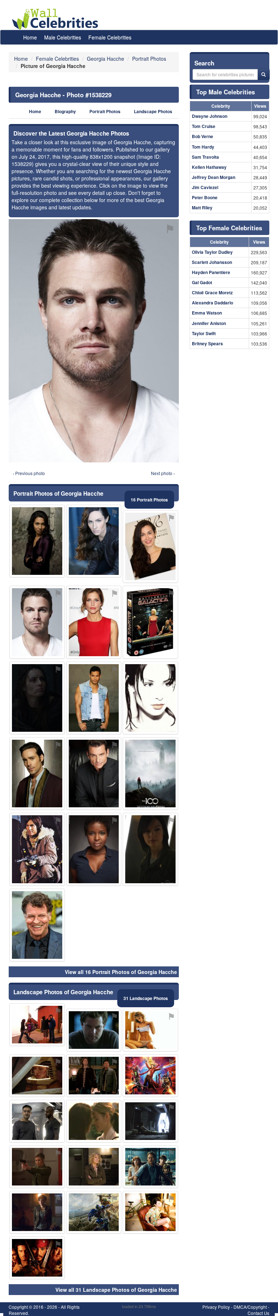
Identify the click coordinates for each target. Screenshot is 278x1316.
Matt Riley (202, 207)
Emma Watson (207, 312)
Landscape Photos (153, 111)
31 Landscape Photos (145, 998)
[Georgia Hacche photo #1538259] (150, 849)
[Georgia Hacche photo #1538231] (94, 622)
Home (30, 37)
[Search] (263, 74)
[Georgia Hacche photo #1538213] (37, 541)
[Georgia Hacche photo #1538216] (37, 698)
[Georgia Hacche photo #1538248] (37, 1257)
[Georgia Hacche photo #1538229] (37, 622)
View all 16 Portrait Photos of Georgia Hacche (121, 971)
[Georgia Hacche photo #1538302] (37, 1121)
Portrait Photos (105, 111)
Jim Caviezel (205, 187)
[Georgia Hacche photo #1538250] (150, 1030)
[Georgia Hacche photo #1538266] (37, 1166)
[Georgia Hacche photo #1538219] (37, 773)
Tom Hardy (203, 147)
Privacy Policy (216, 1307)
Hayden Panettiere (211, 272)
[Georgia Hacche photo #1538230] (37, 849)
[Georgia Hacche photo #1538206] (150, 1212)
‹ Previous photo (29, 473)
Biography (65, 111)
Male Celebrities (62, 37)
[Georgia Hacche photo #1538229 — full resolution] (94, 340)
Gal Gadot (202, 282)
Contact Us (258, 1313)
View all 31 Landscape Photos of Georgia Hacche (116, 1289)
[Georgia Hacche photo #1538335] (150, 622)
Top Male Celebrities (225, 91)
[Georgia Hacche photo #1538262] (94, 1030)
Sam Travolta (205, 157)
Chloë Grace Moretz (212, 292)
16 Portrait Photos (149, 499)
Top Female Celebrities (229, 227)
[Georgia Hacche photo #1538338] (37, 1212)
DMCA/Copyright (250, 1307)
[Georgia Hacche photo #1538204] (94, 541)
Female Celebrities (109, 37)
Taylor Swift (204, 333)
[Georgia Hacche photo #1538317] (37, 1024)
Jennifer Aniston (209, 323)
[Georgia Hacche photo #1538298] (150, 1166)
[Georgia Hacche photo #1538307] (94, 1121)
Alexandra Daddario (212, 302)
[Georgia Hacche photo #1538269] (94, 1166)
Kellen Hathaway (209, 167)
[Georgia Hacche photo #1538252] (94, 849)
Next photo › (163, 473)
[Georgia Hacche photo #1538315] (94, 1212)
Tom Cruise (203, 126)
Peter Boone (205, 197)
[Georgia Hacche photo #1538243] (150, 1075)
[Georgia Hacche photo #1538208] (150, 698)
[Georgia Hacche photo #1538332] (150, 773)
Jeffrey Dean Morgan (213, 177)
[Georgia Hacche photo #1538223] (150, 1121)
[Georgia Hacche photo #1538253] (94, 773)
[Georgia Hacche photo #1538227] (37, 925)
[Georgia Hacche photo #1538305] (94, 698)
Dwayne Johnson (209, 116)
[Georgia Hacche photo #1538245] (37, 1075)
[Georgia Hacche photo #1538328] (150, 546)
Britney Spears (207, 343)
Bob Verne (202, 136)
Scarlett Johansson (212, 262)
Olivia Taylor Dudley (212, 252)
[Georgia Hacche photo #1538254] (94, 1075)
